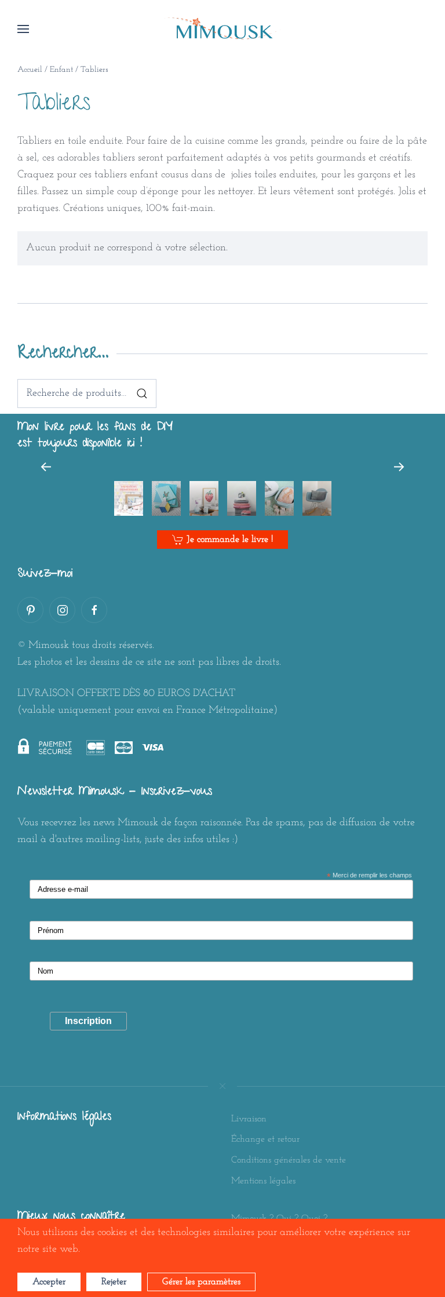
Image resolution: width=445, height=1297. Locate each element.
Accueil (29, 69)
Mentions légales (263, 1181)
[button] (23, 29)
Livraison (249, 1119)
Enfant (61, 69)
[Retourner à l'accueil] (222, 29)
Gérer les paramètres (201, 1282)
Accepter (48, 1282)
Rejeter (113, 1282)
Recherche (141, 393)
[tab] (128, 498)
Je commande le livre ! (230, 539)
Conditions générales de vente (288, 1160)
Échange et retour (265, 1139)
